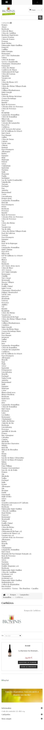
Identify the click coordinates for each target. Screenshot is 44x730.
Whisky (4, 445)
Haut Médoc (6, 513)
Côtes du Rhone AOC (10, 82)
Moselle (5, 360)
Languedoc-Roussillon (10, 115)
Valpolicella (6, 182)
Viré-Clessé (6, 278)
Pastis (4, 456)
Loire (4, 413)
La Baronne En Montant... (28, 651)
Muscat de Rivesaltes (10, 449)
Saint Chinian (7, 249)
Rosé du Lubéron (8, 233)
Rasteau (5, 94)
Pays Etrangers (8, 149)
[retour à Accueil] (4, 594)
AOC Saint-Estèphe (9, 272)
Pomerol (5, 47)
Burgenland (6, 192)
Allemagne (6, 151)
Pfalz (4, 364)
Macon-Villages (8, 282)
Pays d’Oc (5, 125)
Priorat (4, 161)
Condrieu (5, 325)
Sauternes (6, 398)
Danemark (6, 494)
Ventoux (5, 235)
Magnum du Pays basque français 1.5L (17, 554)
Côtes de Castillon (9, 33)
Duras (4, 341)
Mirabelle (5, 441)
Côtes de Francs (8, 39)
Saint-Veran (6, 288)
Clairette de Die (8, 423)
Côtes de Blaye (7, 31)
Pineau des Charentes (10, 443)
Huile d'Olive (6, 496)
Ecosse (4, 484)
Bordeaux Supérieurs (10, 35)
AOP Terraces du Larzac (11, 129)
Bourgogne (6, 53)
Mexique (5, 490)
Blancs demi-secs (8, 392)
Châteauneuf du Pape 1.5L (12, 531)
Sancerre (5, 296)
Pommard (6, 66)
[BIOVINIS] (9, 11)
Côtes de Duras (8, 139)
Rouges (4, 25)
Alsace (4, 27)
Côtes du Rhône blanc (10, 329)
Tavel (4, 225)
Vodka (4, 478)
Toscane (5, 184)
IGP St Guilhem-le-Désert (12, 131)
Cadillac (5, 49)
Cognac (5, 439)
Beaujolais (5, 112)
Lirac (4, 80)
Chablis (4, 276)
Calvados (5, 437)
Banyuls (5, 202)
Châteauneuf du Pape (10, 72)
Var (3, 110)
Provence (5, 100)
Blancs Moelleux (8, 394)
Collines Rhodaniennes (11, 90)
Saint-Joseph (7, 92)
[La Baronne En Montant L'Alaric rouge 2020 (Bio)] (10, 650)
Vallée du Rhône (8, 421)
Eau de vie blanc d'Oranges (12, 460)
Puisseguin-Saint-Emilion (12, 509)
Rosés (4, 206)
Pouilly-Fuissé (7, 286)
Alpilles (4, 304)
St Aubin (5, 284)
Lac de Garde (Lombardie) (12, 180)
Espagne (5, 155)
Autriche (5, 190)
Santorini (5, 168)
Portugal (5, 186)
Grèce (4, 164)
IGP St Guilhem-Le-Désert (12, 255)
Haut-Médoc (6, 43)
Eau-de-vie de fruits (9, 470)
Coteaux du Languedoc (11, 123)
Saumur (5, 147)
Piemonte (5, 174)
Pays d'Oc (5, 251)
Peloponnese (7, 370)
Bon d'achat (6, 586)
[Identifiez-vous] (37, 2)
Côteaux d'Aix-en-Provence (12, 106)
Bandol (4, 102)
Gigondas (5, 76)
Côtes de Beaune (8, 59)
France (4, 433)
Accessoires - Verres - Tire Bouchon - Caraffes (20, 588)
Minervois (5, 119)
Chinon (4, 145)
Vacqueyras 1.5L (8, 535)
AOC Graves (6, 270)
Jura (3, 343)
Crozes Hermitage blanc (11, 331)
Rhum (4, 453)
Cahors (4, 141)
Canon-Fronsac (8, 37)
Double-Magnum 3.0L (10, 566)
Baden (4, 153)
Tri (2, 635)
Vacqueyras (6, 78)
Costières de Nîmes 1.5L (11, 533)
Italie (4, 172)
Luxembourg (7, 196)
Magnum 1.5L (7, 505)
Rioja (3, 157)
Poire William (7, 466)
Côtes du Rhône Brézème (12, 96)
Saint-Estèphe (7, 51)
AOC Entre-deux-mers (11, 266)
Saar (3, 362)
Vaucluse (5, 84)
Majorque (5, 159)
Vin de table (6, 229)
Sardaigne (6, 178)
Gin (3, 451)
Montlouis (5, 298)
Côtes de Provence (9, 108)
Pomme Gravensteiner (11, 468)
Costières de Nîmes (9, 70)
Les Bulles (6, 415)
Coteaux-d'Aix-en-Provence (12, 537)
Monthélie (6, 525)
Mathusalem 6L (8, 582)
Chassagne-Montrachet (11, 63)
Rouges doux (7, 198)
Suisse (4, 462)
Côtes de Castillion (9, 511)
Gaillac (4, 137)
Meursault (6, 280)
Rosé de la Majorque (9, 243)
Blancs (4, 260)
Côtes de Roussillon (9, 117)
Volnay (4, 57)
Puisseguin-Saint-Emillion (12, 45)
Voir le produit (28, 667)
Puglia (4, 176)
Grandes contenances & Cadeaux (15, 503)
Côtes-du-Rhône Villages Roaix (14, 86)
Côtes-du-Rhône (8, 68)
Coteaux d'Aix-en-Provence (12, 217)
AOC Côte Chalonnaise (11, 55)
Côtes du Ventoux (8, 74)
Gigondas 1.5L (7, 529)
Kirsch (4, 464)
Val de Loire (6, 143)
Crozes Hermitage (9, 98)
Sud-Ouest (6, 133)
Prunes (4, 472)
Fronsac (5, 41)
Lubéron (5, 88)
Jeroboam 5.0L (7, 578)
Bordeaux (5, 29)
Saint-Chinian (7, 121)
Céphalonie (6, 166)
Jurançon (5, 337)
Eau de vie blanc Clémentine (13, 458)
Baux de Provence (9, 104)
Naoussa (5, 170)
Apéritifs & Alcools (9, 431)
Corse (4, 194)
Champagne (6, 419)
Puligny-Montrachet (10, 292)
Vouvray (5, 300)
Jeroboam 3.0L (7, 574)
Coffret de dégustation (10, 584)
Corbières (5, 127)
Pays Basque (6, 135)
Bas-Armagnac (8, 435)
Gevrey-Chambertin (10, 61)
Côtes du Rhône (8, 527)
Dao (3, 188)
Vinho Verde (6, 378)
